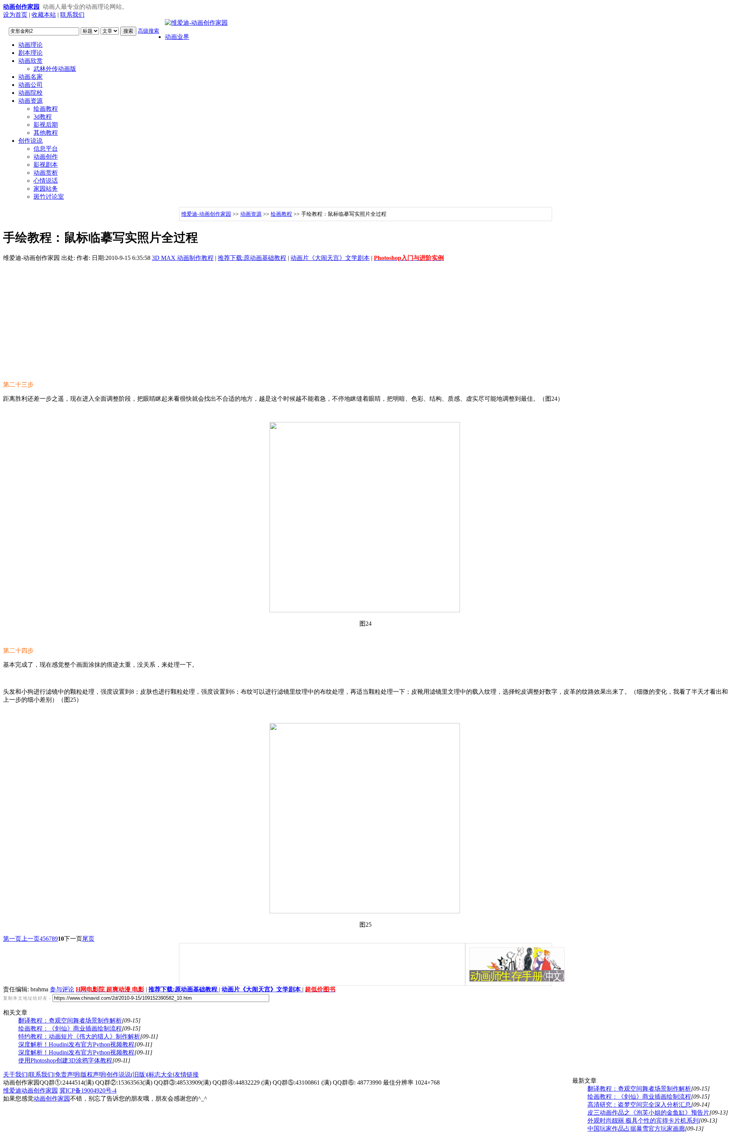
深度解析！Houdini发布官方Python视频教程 (76, 1044)
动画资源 (30, 100)
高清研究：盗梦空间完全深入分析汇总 (639, 1104)
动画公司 (30, 84)
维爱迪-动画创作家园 (206, 214)
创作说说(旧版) (127, 1074)
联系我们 (72, 14)
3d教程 (43, 116)
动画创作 (46, 156)
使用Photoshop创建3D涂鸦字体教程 (65, 1060)
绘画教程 (46, 108)
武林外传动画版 (55, 68)
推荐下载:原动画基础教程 (252, 258)
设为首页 (15, 14)
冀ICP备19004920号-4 (88, 1090)
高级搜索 (148, 31)
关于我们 (15, 1074)
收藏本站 (44, 14)
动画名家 (30, 76)
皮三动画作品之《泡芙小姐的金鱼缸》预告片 (648, 1112)
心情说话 (46, 180)
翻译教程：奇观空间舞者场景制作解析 (70, 1020)
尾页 (88, 938)
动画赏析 (46, 172)
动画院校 (30, 92)
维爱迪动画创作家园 (30, 1090)
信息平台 (46, 148)
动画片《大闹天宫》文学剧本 (330, 258)
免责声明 (67, 1074)
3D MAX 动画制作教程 (183, 258)
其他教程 (46, 132)
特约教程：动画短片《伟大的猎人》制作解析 (79, 1036)
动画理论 (30, 44)
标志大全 (160, 1074)
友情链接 (186, 1074)
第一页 (12, 938)
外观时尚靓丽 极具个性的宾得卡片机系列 (643, 1120)
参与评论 (62, 989)
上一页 (30, 938)
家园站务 (46, 188)
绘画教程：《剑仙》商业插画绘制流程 (70, 1028)
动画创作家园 (52, 1098)
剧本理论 (30, 52)
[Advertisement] (365, 321)
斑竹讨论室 (49, 196)
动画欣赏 (30, 60)
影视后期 (46, 124)
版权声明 (93, 1074)
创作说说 (30, 140)
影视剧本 (46, 164)
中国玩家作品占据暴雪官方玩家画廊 (636, 1128)
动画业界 (177, 36)
